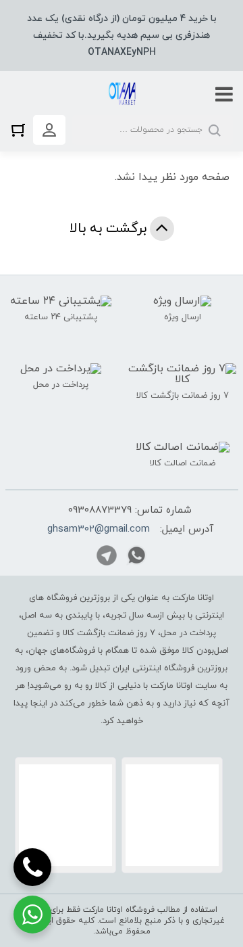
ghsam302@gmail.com (98, 529)
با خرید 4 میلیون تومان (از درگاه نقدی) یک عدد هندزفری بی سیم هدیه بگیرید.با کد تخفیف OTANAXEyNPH (122, 35)
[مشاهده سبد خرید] (21, 129)
